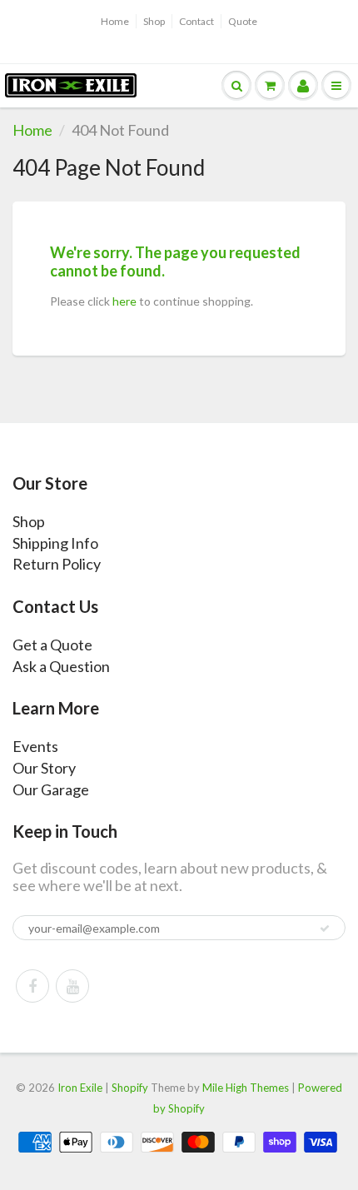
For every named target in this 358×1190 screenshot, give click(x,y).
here (124, 301)
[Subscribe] (325, 928)
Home (115, 21)
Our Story (44, 768)
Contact (196, 21)
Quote (242, 21)
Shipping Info (55, 543)
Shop (154, 21)
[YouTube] (72, 986)
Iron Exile (79, 1087)
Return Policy (56, 564)
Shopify (130, 1087)
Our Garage (50, 789)
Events (35, 746)
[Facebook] (32, 986)
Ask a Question (61, 666)
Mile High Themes (245, 1087)
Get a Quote (52, 644)
